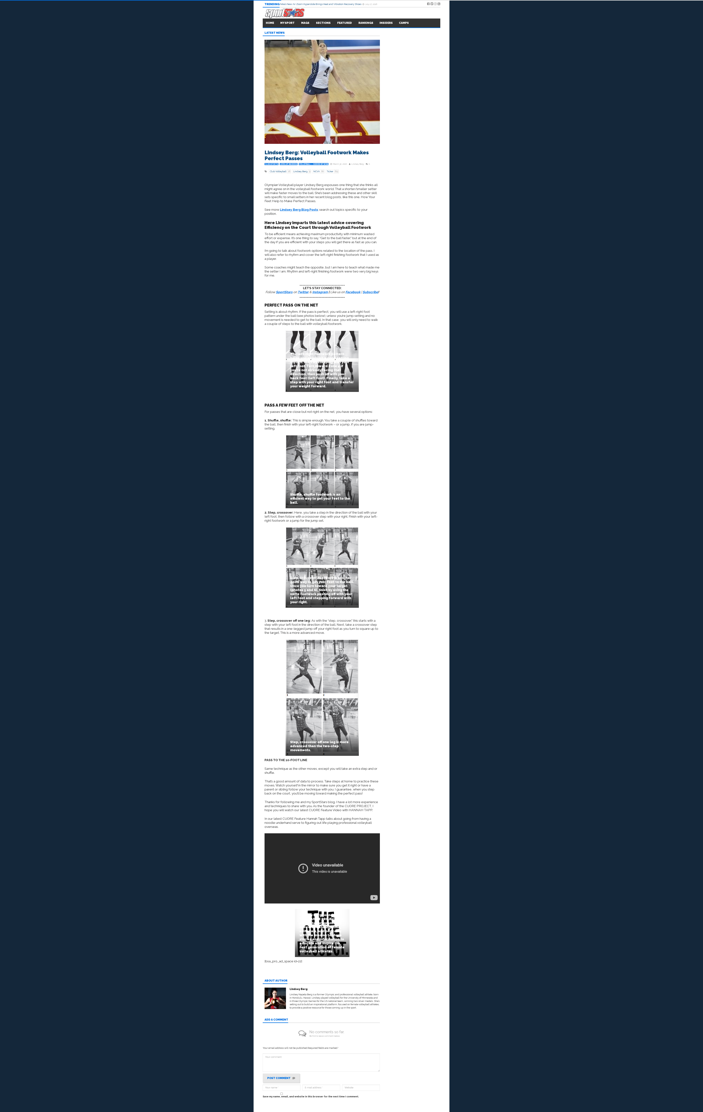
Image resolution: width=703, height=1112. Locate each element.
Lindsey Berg (357, 164)
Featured (344, 23)
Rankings (365, 23)
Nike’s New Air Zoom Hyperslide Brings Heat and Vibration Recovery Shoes (321, 4)
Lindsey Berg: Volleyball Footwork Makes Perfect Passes (317, 155)
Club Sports (271, 164)
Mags (305, 23)
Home (270, 23)
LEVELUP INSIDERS (288, 164)
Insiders (386, 23)
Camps (404, 23)
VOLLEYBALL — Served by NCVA (313, 164)
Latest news (275, 33)
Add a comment (276, 1019)
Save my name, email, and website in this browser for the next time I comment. (311, 1096)
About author (276, 980)
